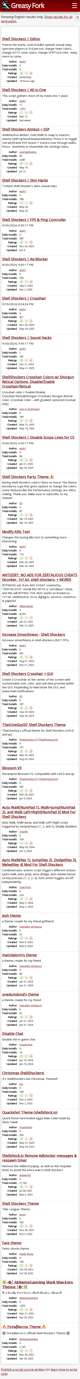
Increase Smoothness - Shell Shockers (33, 634)
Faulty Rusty (26, 1254)
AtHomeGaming (28, 1298)
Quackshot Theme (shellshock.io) (29, 1112)
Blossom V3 (12, 768)
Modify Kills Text (16, 531)
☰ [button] (74, 5)
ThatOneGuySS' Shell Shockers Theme (34, 724)
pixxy (22, 1214)
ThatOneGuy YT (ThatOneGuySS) (38, 739)
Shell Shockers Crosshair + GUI (27, 673)
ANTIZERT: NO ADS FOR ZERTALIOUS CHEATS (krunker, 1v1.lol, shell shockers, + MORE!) (39, 577)
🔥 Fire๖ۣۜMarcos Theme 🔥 (24, 1326)
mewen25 (25, 1175)
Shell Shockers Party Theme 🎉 (28, 476)
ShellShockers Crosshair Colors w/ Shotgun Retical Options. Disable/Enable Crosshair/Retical (38, 382)
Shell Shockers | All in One (24, 89)
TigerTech (25, 887)
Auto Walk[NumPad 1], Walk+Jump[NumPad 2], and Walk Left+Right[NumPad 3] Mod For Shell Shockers (39, 812)
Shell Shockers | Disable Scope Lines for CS (38, 437)
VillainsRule (26, 606)
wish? (22, 61)
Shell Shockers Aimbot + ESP (26, 129)
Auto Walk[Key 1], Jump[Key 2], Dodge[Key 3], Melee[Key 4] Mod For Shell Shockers (39, 862)
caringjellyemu (28, 152)
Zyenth (23, 831)
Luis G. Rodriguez (29, 409)
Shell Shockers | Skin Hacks (25, 180)
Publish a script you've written (23, 1369)
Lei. (21, 1084)
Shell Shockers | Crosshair (24, 298)
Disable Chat (12, 1033)
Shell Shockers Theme (20, 1203)
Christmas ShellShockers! (23, 1073)
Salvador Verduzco (30, 926)
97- (21, 503)
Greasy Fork (27, 5)
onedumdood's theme (20, 994)
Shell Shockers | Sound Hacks (26, 337)
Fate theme (11, 1242)
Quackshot (25, 1044)
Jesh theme (11, 915)
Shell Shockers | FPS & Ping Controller (34, 219)
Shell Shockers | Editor (21, 38)
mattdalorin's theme (19, 955)
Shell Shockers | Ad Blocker (25, 259)
